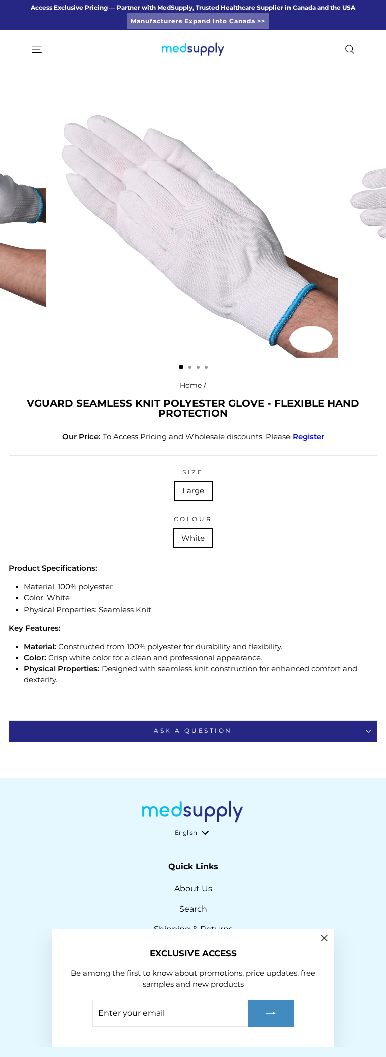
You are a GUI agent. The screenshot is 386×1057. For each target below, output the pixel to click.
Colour (193, 519)
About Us (193, 888)
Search (193, 909)
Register (308, 436)
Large (193, 490)
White (193, 538)
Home (191, 385)
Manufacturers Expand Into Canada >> (198, 21)
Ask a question (193, 730)
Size (192, 472)
